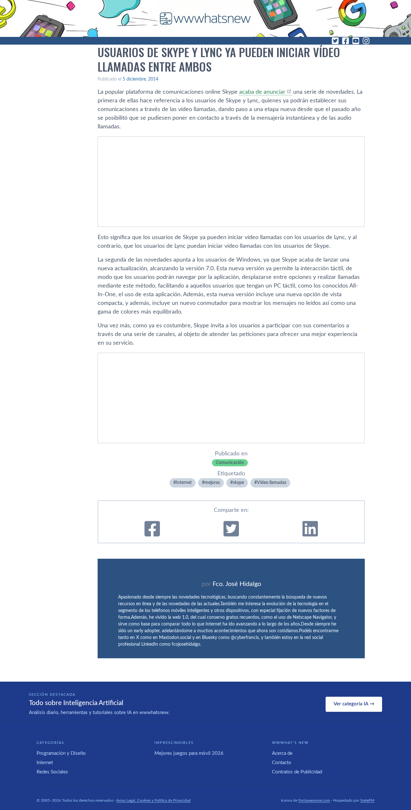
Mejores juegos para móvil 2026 (188, 753)
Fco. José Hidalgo (237, 584)
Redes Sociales (52, 772)
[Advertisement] (231, 182)
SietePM (367, 800)
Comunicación (230, 463)
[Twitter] (335, 41)
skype (238, 482)
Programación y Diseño (61, 753)
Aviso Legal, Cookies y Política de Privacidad (153, 800)
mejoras (212, 482)
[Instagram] (366, 41)
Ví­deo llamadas (271, 482)
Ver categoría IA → (354, 704)
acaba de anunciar (262, 92)
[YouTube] (356, 41)
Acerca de (282, 753)
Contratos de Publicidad (297, 772)
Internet (184, 482)
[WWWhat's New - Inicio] (205, 18)
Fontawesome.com (314, 800)
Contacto (281, 762)
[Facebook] (345, 41)
